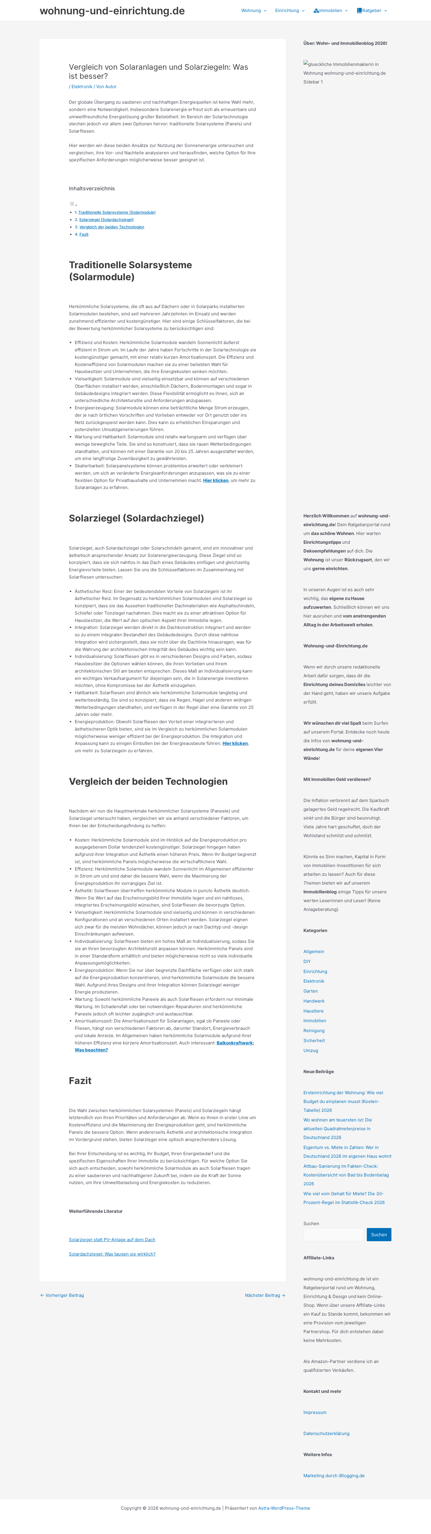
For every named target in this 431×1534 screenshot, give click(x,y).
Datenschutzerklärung (326, 1433)
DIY (307, 961)
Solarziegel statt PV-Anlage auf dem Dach (112, 1239)
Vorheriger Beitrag (62, 1295)
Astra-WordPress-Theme (284, 1508)
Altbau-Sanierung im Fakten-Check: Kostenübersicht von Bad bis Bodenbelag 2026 (346, 1174)
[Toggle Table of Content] (73, 205)
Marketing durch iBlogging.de (334, 1475)
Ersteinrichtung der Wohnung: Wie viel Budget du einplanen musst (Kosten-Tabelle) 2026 (343, 1101)
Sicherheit (314, 1040)
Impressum (315, 1412)
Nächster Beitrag (265, 1295)
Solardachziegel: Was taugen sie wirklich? (112, 1254)
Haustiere (313, 1011)
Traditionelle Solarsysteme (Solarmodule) (117, 212)
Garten (310, 991)
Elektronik (82, 86)
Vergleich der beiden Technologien (111, 227)
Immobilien (314, 1020)
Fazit (84, 234)
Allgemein (313, 951)
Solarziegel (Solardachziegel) (106, 219)
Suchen (311, 1223)
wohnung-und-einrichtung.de (112, 10)
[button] (264, 10)
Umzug (310, 1050)
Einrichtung (315, 971)
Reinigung (314, 1030)
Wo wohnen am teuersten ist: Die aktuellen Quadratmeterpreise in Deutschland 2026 (337, 1128)
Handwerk (314, 1001)
